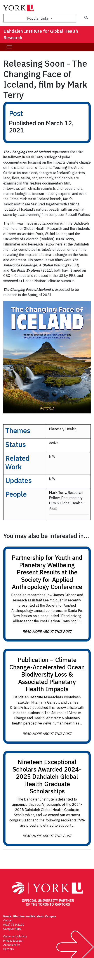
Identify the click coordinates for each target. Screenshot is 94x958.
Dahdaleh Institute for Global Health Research (40, 34)
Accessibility (11, 945)
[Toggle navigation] (9, 47)
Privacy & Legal (12, 941)
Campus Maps (12, 929)
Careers (8, 949)
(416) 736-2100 (13, 924)
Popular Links (38, 18)
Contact (8, 920)
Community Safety (15, 936)
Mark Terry (57, 492)
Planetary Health (62, 429)
